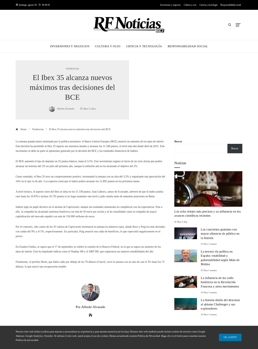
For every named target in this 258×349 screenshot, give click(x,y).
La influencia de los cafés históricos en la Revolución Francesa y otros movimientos (220, 282)
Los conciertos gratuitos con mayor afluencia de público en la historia (220, 234)
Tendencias (72, 69)
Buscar (178, 141)
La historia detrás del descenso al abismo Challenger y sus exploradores (220, 304)
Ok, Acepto (230, 337)
